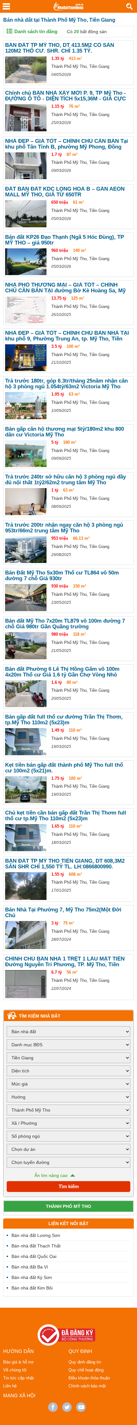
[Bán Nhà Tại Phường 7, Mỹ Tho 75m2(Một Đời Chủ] (26, 935)
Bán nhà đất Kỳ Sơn (31, 1277)
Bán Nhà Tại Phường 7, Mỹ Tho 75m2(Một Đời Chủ (63, 912)
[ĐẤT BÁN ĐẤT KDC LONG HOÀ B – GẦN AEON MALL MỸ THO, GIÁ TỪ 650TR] (26, 213)
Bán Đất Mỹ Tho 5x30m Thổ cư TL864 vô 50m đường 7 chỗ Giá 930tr (62, 575)
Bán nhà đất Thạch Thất (36, 1245)
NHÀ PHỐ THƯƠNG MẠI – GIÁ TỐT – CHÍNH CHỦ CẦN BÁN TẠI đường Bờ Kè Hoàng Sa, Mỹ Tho (65, 288)
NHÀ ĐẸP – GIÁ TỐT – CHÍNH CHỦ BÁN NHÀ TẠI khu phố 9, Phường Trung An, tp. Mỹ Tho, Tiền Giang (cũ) (67, 336)
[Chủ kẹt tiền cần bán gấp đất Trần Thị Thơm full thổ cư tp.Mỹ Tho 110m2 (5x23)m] (26, 837)
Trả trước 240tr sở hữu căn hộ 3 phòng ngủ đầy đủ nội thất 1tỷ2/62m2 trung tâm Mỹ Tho (65, 480)
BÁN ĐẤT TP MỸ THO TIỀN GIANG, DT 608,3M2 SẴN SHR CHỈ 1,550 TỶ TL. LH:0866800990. (65, 864)
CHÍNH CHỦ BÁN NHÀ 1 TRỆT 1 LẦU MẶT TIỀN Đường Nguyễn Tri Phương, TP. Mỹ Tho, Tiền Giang (65, 962)
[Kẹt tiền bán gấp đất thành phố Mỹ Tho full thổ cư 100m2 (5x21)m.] (26, 789)
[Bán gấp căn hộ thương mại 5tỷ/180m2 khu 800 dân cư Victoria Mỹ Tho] (26, 453)
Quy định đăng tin (84, 1362)
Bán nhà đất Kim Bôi (32, 1287)
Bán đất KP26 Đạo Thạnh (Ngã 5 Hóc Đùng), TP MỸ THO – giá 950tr (64, 240)
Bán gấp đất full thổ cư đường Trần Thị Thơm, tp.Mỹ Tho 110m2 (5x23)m (64, 720)
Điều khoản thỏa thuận (89, 1378)
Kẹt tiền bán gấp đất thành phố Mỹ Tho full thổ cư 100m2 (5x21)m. (64, 768)
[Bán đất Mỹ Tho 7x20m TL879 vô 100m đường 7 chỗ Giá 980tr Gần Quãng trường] (26, 645)
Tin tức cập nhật (18, 1378)
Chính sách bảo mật (87, 1386)
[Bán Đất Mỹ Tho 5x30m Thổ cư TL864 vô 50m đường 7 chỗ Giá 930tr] (26, 597)
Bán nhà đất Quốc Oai (33, 1256)
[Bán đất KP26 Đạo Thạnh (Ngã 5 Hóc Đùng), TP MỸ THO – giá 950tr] (26, 261)
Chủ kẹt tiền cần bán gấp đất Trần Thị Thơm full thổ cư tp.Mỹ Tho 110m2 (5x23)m (65, 816)
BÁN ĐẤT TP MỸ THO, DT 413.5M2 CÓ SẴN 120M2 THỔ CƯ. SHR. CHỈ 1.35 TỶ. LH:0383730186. (59, 48)
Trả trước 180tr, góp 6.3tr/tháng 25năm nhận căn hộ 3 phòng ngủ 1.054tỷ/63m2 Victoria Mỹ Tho (66, 384)
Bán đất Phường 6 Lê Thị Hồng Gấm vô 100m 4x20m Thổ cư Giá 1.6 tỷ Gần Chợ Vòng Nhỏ (62, 672)
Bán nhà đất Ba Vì (29, 1266)
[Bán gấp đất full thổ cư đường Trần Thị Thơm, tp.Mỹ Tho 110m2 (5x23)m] (26, 741)
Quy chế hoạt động (86, 1370)
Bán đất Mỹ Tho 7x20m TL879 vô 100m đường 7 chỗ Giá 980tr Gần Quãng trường (65, 624)
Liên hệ (10, 1386)
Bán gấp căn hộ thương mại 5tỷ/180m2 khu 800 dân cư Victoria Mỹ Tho (64, 432)
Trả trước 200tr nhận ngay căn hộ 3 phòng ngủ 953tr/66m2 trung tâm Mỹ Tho (64, 528)
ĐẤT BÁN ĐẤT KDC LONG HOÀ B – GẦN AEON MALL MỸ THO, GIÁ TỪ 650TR (65, 192)
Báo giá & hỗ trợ (18, 1362)
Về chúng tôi (14, 1370)
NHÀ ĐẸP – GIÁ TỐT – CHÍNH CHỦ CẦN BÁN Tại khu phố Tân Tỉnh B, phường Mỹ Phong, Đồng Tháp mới (66, 144)
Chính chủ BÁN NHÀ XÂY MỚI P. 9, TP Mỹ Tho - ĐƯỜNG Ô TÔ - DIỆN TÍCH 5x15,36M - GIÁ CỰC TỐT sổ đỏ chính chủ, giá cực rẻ (65, 96)
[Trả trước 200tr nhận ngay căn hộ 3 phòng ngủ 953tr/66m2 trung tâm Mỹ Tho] (26, 549)
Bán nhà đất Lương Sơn (35, 1235)
